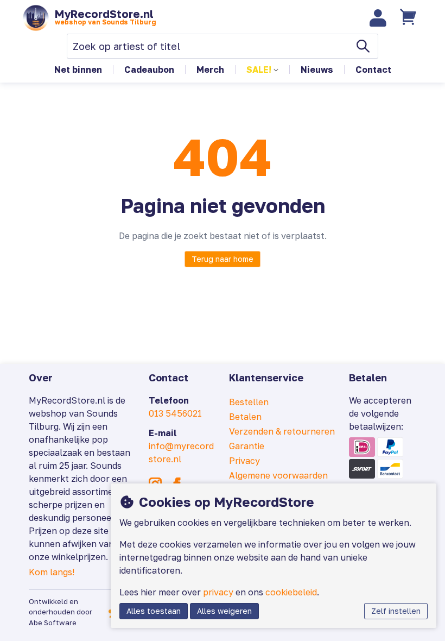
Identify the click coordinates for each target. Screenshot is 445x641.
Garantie (246, 446)
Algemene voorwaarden (278, 475)
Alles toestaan (153, 610)
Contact (373, 69)
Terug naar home (222, 258)
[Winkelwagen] (409, 18)
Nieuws (317, 69)
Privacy (244, 460)
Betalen (245, 416)
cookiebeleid (291, 592)
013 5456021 (175, 413)
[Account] (378, 18)
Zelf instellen (396, 610)
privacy (218, 592)
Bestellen (249, 402)
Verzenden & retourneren (282, 431)
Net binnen (78, 69)
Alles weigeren (224, 610)
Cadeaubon (149, 69)
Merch (210, 69)
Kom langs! (51, 572)
